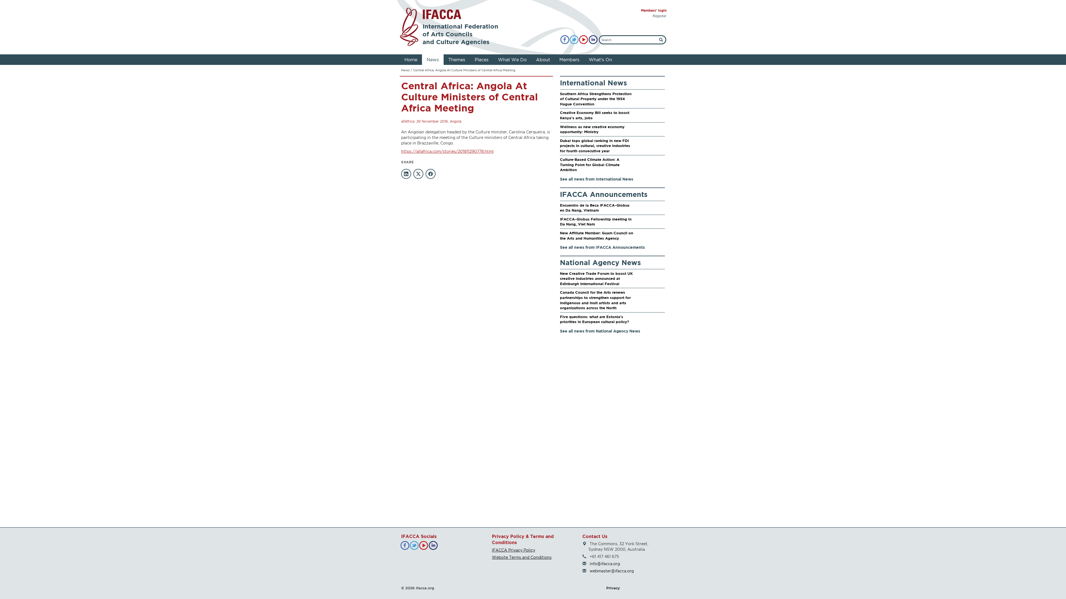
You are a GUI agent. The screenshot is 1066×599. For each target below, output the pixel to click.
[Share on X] (418, 174)
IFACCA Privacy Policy (513, 550)
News (433, 59)
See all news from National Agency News (600, 331)
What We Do (512, 59)
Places (482, 59)
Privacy (613, 588)
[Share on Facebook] (431, 174)
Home (410, 59)
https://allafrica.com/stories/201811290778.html (447, 151)
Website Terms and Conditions (522, 557)
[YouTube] (583, 39)
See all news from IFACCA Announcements (602, 247)
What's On (600, 59)
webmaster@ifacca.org (612, 571)
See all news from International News (596, 179)
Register (660, 16)
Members (569, 59)
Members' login (654, 10)
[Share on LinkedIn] (406, 174)
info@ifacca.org (605, 564)
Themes (456, 59)
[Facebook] (564, 39)
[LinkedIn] (593, 39)
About (543, 59)
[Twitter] (574, 39)
